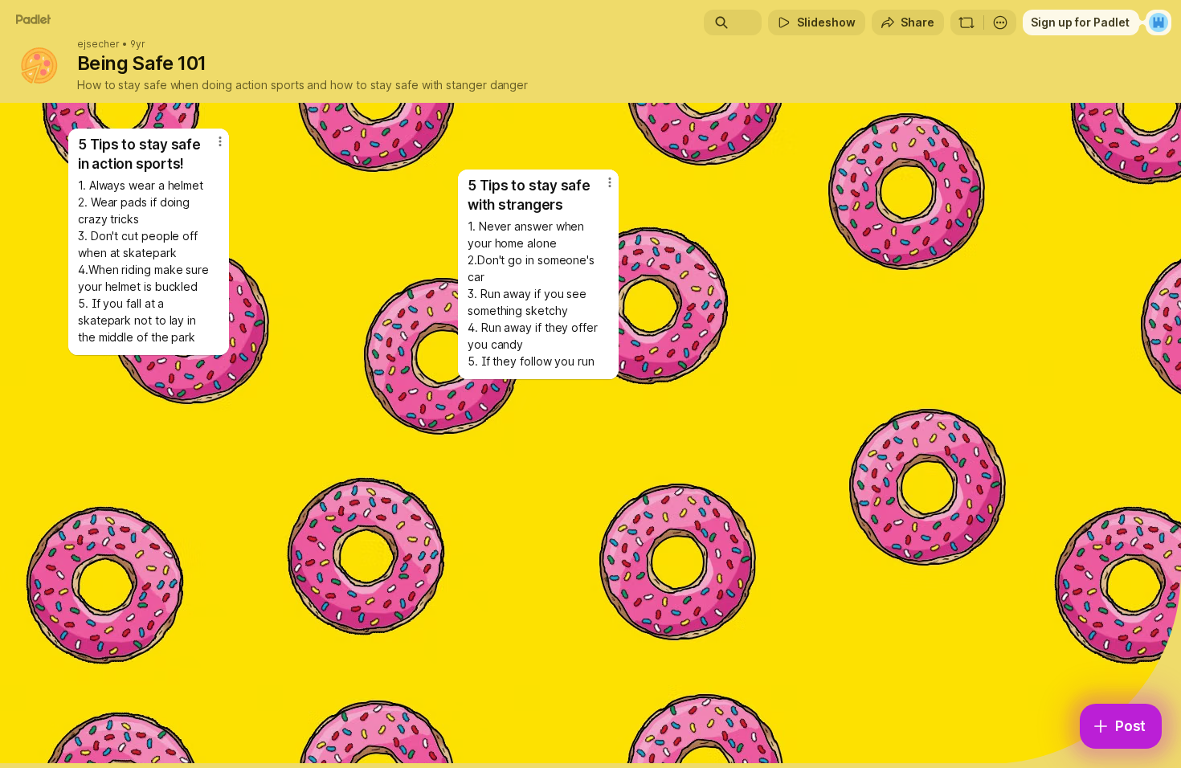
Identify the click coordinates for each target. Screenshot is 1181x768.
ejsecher (98, 44)
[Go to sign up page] (1158, 22)
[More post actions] (610, 182)
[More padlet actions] (1000, 22)
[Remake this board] (966, 22)
